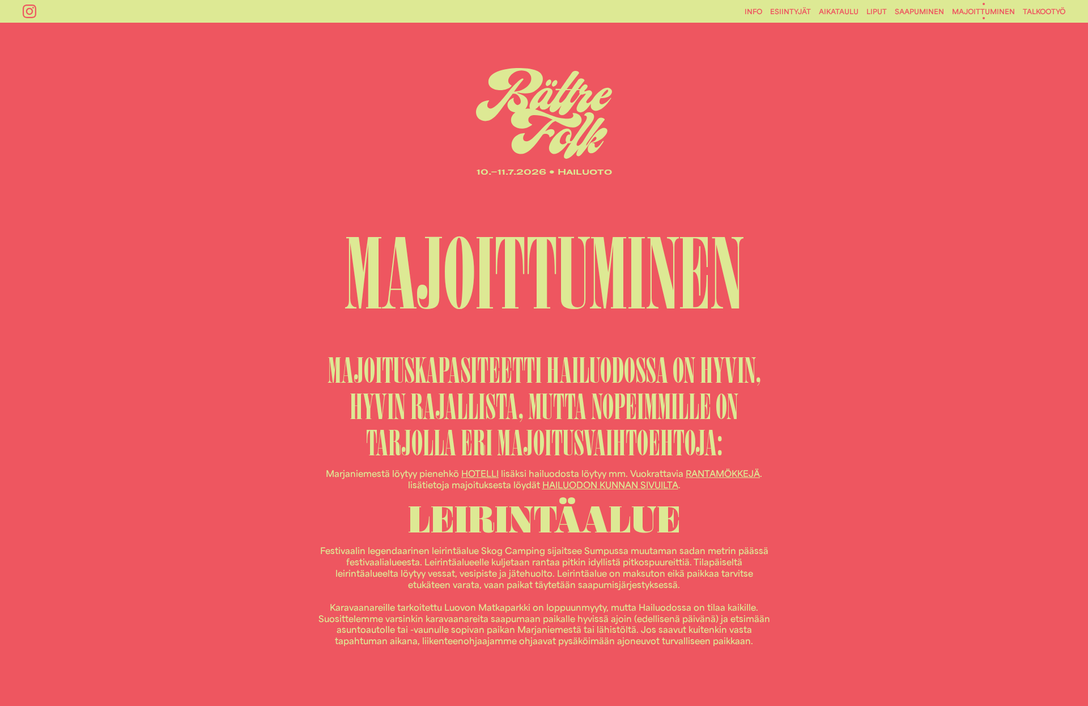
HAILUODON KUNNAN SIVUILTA (610, 485)
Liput (876, 11)
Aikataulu (838, 11)
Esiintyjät (790, 11)
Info (753, 11)
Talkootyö (1044, 11)
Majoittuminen (983, 11)
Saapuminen (919, 11)
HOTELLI (480, 473)
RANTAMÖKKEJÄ (723, 473)
